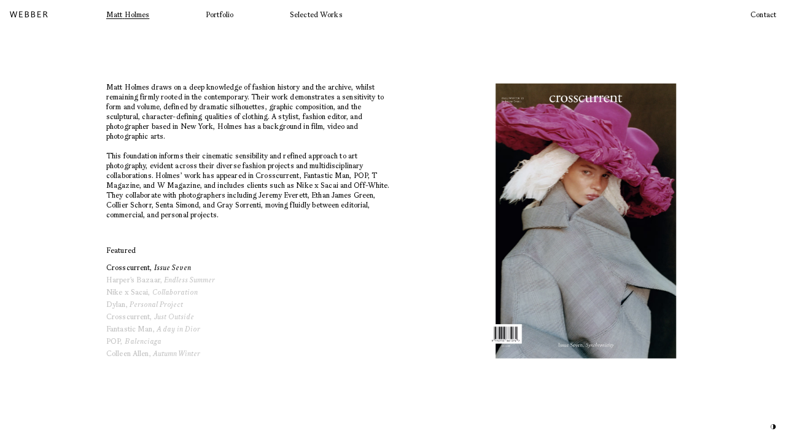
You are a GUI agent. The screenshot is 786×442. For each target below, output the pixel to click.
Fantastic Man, (153, 328)
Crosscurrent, (148, 267)
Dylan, (144, 304)
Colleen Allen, (153, 353)
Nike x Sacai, (152, 292)
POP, (133, 341)
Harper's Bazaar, (160, 279)
